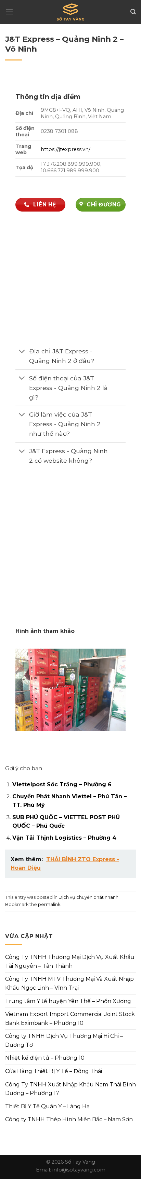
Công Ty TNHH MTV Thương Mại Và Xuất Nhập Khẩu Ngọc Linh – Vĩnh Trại (69, 983)
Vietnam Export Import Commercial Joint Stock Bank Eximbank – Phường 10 (70, 1018)
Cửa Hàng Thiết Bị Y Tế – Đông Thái (53, 1071)
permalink (49, 904)
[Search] (133, 11)
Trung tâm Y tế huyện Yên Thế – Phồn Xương (68, 1001)
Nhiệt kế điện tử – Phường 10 (45, 1058)
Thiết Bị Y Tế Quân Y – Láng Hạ (47, 1106)
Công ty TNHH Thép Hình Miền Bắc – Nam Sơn (69, 1119)
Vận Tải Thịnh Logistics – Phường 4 (64, 838)
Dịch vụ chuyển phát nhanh (88, 897)
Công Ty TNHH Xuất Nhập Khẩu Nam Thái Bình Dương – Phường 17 (70, 1089)
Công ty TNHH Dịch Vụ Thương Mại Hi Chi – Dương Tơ (64, 1040)
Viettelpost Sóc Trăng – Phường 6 (62, 784)
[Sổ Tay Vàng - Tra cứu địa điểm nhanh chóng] (70, 12)
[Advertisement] (70, 553)
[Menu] (9, 11)
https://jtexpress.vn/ (65, 149)
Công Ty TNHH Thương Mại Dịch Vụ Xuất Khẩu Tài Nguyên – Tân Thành (69, 961)
